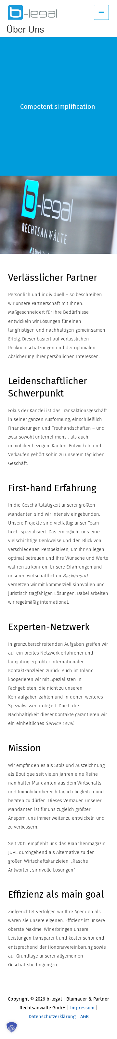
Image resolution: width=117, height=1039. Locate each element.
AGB (84, 1016)
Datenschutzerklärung (52, 1016)
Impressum (82, 1008)
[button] (11, 1027)
